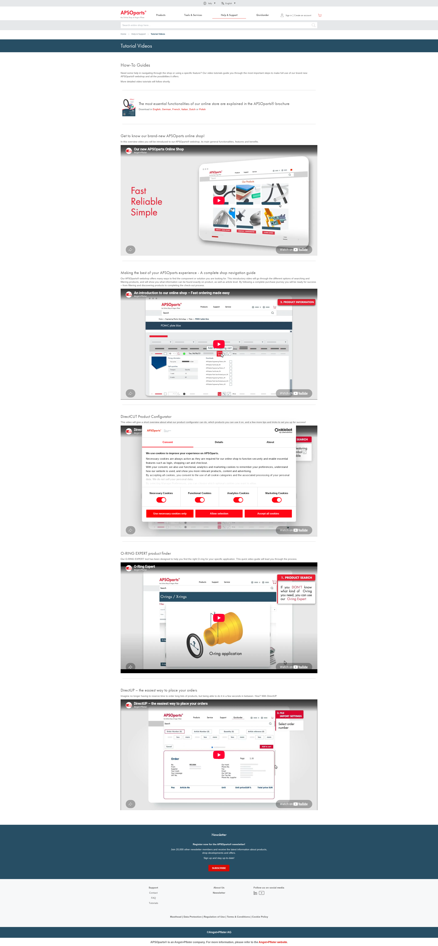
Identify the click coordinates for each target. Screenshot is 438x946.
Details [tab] (219, 442)
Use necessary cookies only (169, 513)
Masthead (176, 916)
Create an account (302, 15)
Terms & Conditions (238, 916)
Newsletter (219, 892)
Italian (184, 109)
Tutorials (153, 903)
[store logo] (133, 14)
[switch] (200, 500)
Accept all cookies (268, 513)
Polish (202, 109)
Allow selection (219, 513)
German (166, 109)
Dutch (192, 109)
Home (123, 34)
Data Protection (193, 916)
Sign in (289, 15)
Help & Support (138, 34)
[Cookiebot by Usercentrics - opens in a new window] (277, 430)
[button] (209, 3)
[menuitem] (161, 15)
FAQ (153, 898)
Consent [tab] (168, 442)
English (157, 109)
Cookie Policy (260, 916)
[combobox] (219, 25)
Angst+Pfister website (273, 942)
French (176, 109)
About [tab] (270, 442)
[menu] (213, 15)
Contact (153, 892)
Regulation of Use (214, 916)
